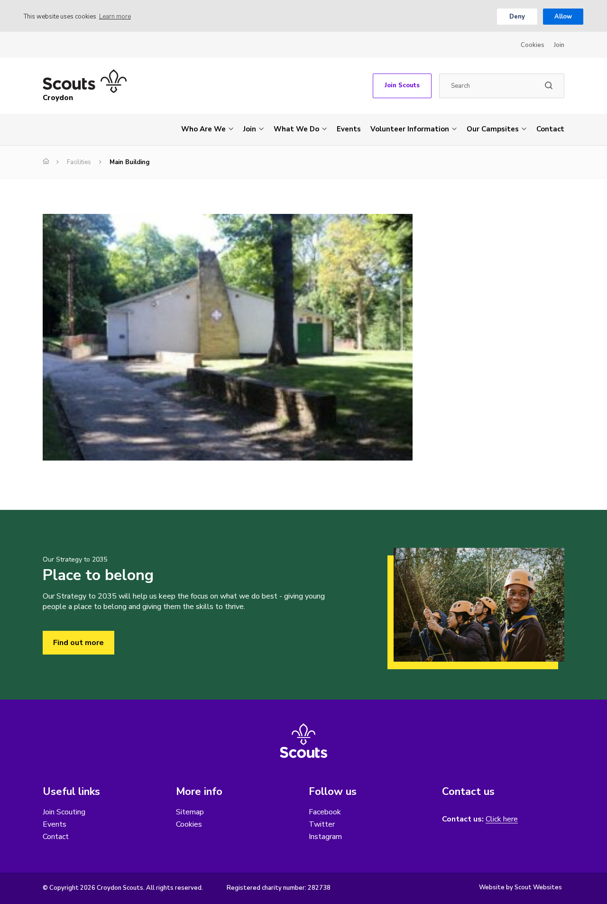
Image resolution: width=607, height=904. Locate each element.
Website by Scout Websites (520, 887)
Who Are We (203, 129)
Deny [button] (517, 16)
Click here (502, 819)
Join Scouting (64, 812)
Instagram (325, 836)
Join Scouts (402, 85)
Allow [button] (563, 16)
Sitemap (190, 812)
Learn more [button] (115, 16)
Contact (550, 129)
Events (349, 129)
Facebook (325, 812)
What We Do (296, 129)
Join (559, 45)
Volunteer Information (409, 129)
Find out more (78, 642)
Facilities (79, 162)
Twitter (322, 824)
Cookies (532, 45)
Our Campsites (493, 129)
